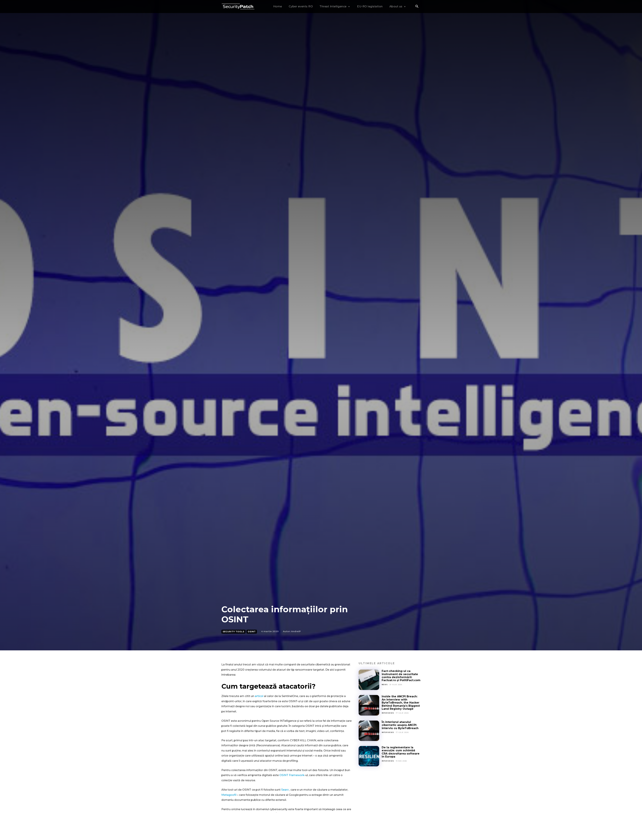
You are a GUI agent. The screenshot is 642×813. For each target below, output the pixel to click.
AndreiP (296, 631)
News (385, 684)
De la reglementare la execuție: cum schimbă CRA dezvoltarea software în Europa (400, 752)
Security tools (233, 631)
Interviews (388, 713)
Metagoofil (228, 794)
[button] (417, 7)
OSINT (252, 631)
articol (259, 696)
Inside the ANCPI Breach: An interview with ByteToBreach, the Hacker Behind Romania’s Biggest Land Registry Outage (401, 702)
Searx (285, 789)
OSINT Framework (291, 775)
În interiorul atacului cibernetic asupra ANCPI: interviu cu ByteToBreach (400, 725)
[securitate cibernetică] (238, 6)
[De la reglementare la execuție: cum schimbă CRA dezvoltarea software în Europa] (369, 756)
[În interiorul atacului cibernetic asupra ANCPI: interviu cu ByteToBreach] (369, 731)
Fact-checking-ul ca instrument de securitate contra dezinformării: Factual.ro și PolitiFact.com (401, 675)
